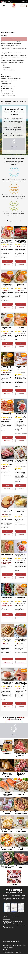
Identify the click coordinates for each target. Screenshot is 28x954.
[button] (26, 6)
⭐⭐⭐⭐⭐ (4, 516)
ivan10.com (20, 918)
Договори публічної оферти (8, 947)
